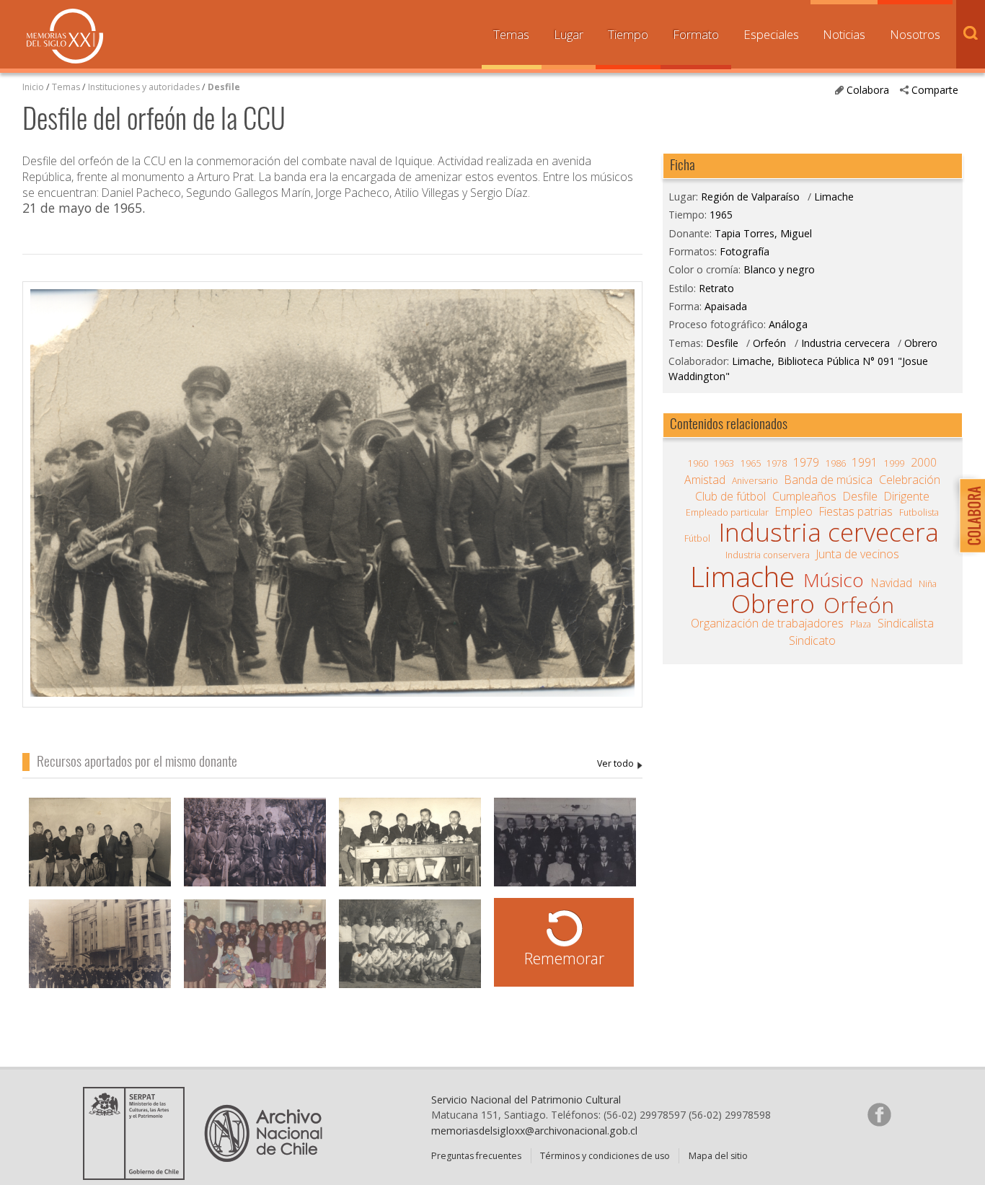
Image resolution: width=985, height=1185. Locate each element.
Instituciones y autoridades (144, 87)
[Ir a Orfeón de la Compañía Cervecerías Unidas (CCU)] (100, 954)
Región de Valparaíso (750, 196)
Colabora (868, 90)
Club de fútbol (730, 496)
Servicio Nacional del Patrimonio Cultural (526, 1099)
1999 (894, 463)
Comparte (934, 90)
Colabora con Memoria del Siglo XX (969, 515)
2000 (924, 462)
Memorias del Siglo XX (65, 36)
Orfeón (771, 343)
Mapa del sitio (718, 1156)
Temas (511, 34)
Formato (696, 34)
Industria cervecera (845, 343)
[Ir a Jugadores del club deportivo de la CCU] (410, 954)
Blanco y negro (779, 269)
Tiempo (628, 34)
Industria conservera (767, 555)
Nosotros (915, 34)
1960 (698, 463)
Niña (928, 584)
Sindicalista (906, 623)
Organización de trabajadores (767, 623)
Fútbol (697, 538)
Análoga (788, 324)
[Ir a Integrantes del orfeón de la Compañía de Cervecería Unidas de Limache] (565, 853)
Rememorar (564, 958)
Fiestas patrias (856, 511)
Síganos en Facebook (879, 1114)
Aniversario (755, 481)
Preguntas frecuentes (476, 1156)
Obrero (920, 343)
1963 (724, 463)
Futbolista (919, 512)
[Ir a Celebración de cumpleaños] (255, 954)
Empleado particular (727, 512)
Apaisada (725, 306)
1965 (721, 214)
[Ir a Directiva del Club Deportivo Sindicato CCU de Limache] (410, 853)
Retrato (716, 288)
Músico (833, 580)
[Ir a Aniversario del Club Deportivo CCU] (100, 853)
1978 (777, 463)
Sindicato (812, 640)
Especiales (771, 34)
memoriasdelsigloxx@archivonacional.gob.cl (534, 1130)
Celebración (909, 479)
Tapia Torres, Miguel (619, 764)
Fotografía (744, 251)
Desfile (224, 87)
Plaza (860, 624)
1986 (836, 463)
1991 (865, 462)
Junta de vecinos (857, 554)
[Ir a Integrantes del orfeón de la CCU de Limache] (255, 853)
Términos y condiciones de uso (605, 1156)
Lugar (568, 34)
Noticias (844, 34)
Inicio (33, 87)
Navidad (891, 583)
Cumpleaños (804, 496)
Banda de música (829, 479)
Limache (834, 196)
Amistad (704, 479)
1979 (806, 462)
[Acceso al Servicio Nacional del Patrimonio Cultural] (138, 1175)
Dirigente (906, 496)
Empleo (794, 511)
